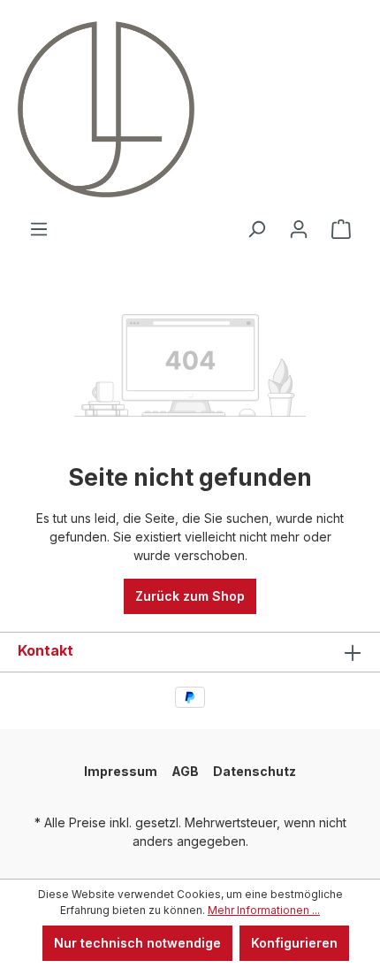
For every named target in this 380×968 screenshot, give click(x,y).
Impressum (120, 771)
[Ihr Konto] (298, 229)
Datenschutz (254, 771)
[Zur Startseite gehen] (84, 109)
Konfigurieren (294, 942)
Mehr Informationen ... (264, 910)
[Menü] (39, 229)
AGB (185, 771)
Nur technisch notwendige (137, 942)
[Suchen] (256, 229)
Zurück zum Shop (190, 595)
